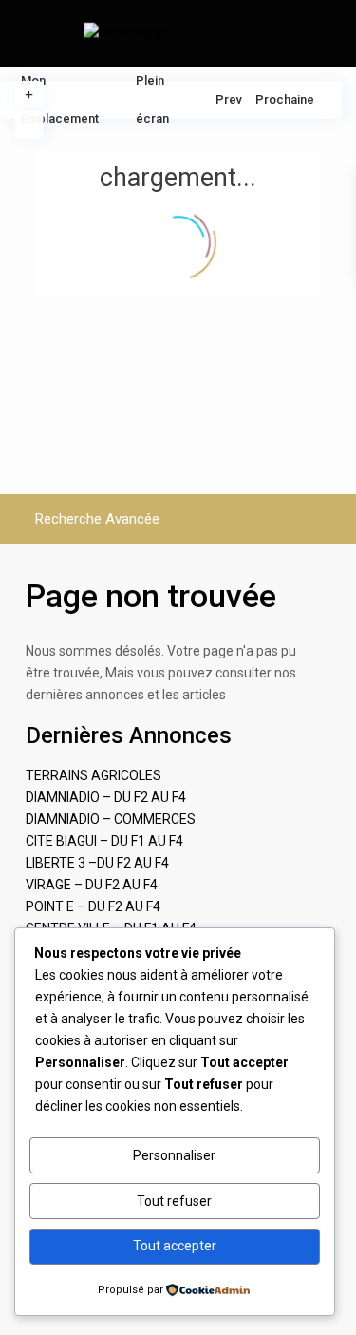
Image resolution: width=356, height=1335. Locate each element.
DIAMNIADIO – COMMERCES (111, 819)
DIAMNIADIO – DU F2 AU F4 (106, 797)
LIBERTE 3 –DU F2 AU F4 (97, 862)
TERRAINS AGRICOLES (93, 775)
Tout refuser (174, 1201)
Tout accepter (174, 1245)
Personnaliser (174, 1155)
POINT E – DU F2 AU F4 (93, 906)
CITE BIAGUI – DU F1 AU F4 (104, 841)
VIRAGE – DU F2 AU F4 (92, 884)
